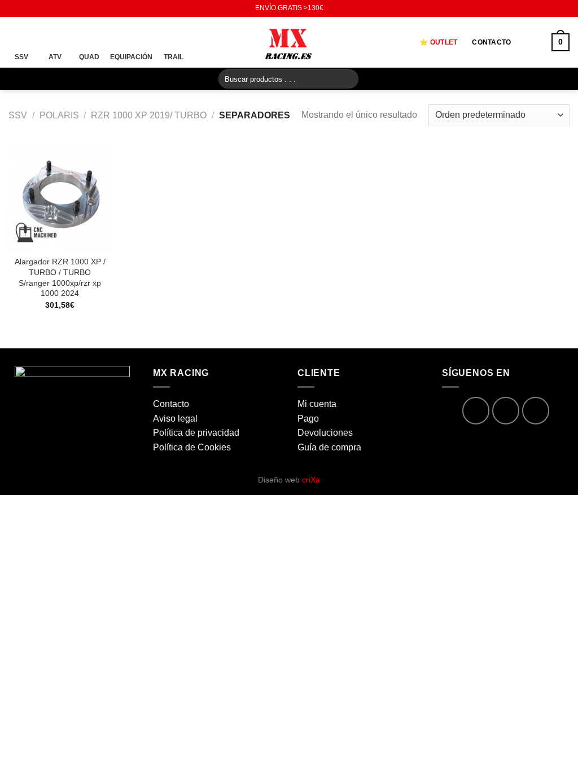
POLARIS (59, 115)
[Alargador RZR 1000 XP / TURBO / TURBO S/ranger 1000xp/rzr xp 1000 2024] (60, 197)
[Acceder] (531, 42)
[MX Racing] (289, 42)
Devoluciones (325, 432)
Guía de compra (329, 447)
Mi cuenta (316, 404)
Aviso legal (175, 418)
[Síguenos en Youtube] (35, 8)
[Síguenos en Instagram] (24, 8)
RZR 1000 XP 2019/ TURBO (149, 115)
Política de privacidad (196, 432)
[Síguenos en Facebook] (14, 8)
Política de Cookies (192, 447)
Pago (308, 418)
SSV (17, 115)
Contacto (491, 42)
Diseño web (289, 479)
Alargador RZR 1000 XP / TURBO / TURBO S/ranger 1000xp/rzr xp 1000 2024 (60, 277)
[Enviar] (348, 78)
